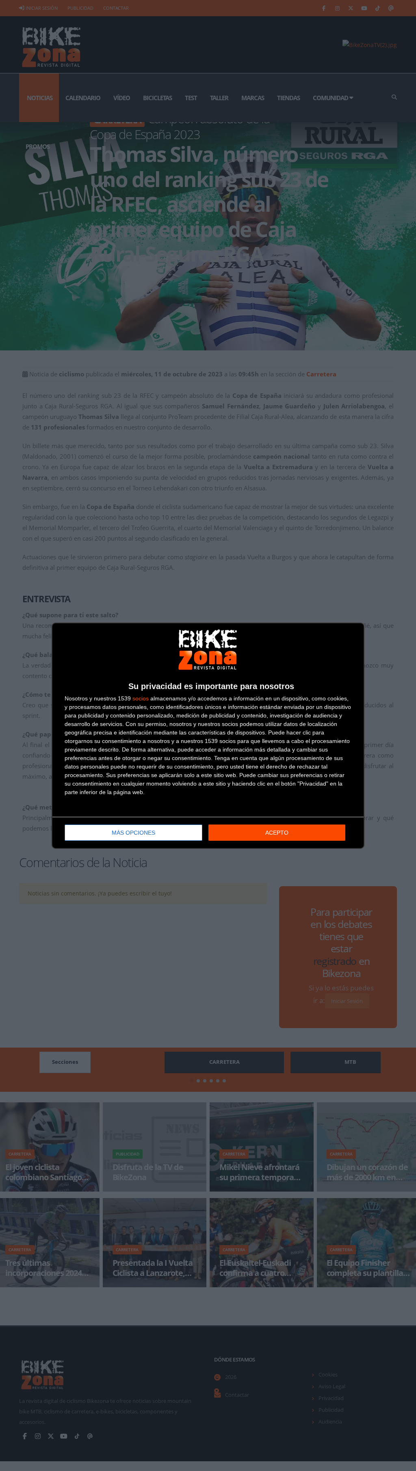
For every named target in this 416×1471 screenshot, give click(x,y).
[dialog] (208, 736)
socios (140, 698)
